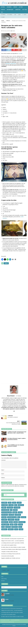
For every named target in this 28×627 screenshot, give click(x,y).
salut (20, 526)
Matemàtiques (10, 9)
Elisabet (13, 30)
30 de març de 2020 (6, 30)
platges (20, 524)
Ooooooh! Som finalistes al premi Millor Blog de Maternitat (13, 549)
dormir (15, 510)
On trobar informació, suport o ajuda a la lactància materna (16, 439)
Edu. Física (24, 9)
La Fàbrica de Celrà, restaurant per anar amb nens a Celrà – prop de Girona (16, 432)
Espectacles (4, 514)
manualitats (5, 522)
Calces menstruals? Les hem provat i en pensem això (12, 538)
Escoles (20, 512)
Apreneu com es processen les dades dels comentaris (12, 486)
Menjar (6, 263)
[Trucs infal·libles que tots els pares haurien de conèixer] (4, 446)
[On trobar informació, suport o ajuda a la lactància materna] (4, 440)
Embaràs (15, 512)
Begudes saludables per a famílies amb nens (10, 558)
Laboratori (17, 9)
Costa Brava (17, 507)
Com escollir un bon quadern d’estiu (8, 545)
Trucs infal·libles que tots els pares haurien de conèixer (15, 445)
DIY (11, 510)
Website (3, 477)
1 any (15, 14)
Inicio (2, 576)
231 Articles (18, 395)
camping (4, 507)
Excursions (17, 514)
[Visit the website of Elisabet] (14, 411)
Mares (11, 522)
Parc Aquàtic (22, 522)
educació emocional (6, 512)
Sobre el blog (4, 578)
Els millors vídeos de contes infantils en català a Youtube (13, 547)
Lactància (4, 519)
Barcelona (20, 505)
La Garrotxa (11, 519)
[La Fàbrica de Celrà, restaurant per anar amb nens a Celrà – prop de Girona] (4, 433)
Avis (16, 505)
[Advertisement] (14, 323)
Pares (11, 524)
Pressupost (14, 526)
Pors (3, 526)
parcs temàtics (5, 524)
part (16, 524)
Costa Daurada (5, 510)
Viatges (21, 529)
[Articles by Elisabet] (2, 595)
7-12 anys (3, 17)
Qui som (3, 580)
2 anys (19, 14)
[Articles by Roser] (2, 601)
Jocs (19, 517)
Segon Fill (4, 529)
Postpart (8, 526)
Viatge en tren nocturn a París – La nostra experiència (12, 540)
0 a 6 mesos (3, 14)
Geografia (9, 7)
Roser (6, 599)
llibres (17, 519)
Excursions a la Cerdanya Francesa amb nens (10, 553)
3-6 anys (19, 502)
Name (2, 470)
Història (3, 7)
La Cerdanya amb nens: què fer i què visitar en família (12, 542)
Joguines (24, 517)
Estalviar (11, 514)
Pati (2, 12)
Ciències (15, 7)
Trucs (16, 529)
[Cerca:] (14, 495)
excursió (4, 517)
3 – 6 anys (24, 14)
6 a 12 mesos (9, 14)
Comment (3, 460)
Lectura (21, 7)
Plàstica (3, 9)
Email (2, 473)
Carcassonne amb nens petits (7, 556)
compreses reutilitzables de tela (7, 622)
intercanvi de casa (12, 517)
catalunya (10, 507)
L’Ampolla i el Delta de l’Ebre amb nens (9, 551)
